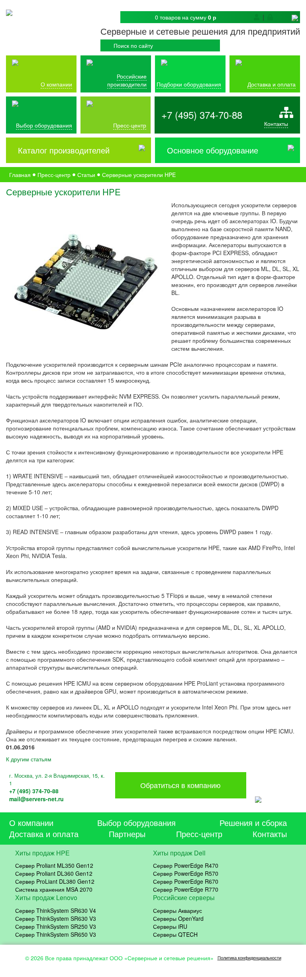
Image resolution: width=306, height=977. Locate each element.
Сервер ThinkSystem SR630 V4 (55, 910)
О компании (56, 84)
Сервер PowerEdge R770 (185, 889)
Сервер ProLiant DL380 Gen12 (54, 881)
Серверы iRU (170, 926)
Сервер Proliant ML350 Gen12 (54, 865)
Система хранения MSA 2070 (53, 889)
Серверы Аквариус (177, 910)
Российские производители (127, 80)
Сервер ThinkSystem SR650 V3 (55, 934)
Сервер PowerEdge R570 (185, 873)
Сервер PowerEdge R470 (185, 865)
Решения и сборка (253, 822)
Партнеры (127, 833)
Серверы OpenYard (178, 918)
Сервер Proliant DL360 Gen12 (53, 873)
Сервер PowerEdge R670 (185, 881)
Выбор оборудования (44, 125)
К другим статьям (28, 759)
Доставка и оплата (271, 84)
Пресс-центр (199, 833)
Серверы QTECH (175, 934)
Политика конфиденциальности (249, 958)
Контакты (276, 124)
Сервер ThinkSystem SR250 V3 (55, 926)
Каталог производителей (64, 150)
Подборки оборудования (189, 84)
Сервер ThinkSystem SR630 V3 (55, 918)
